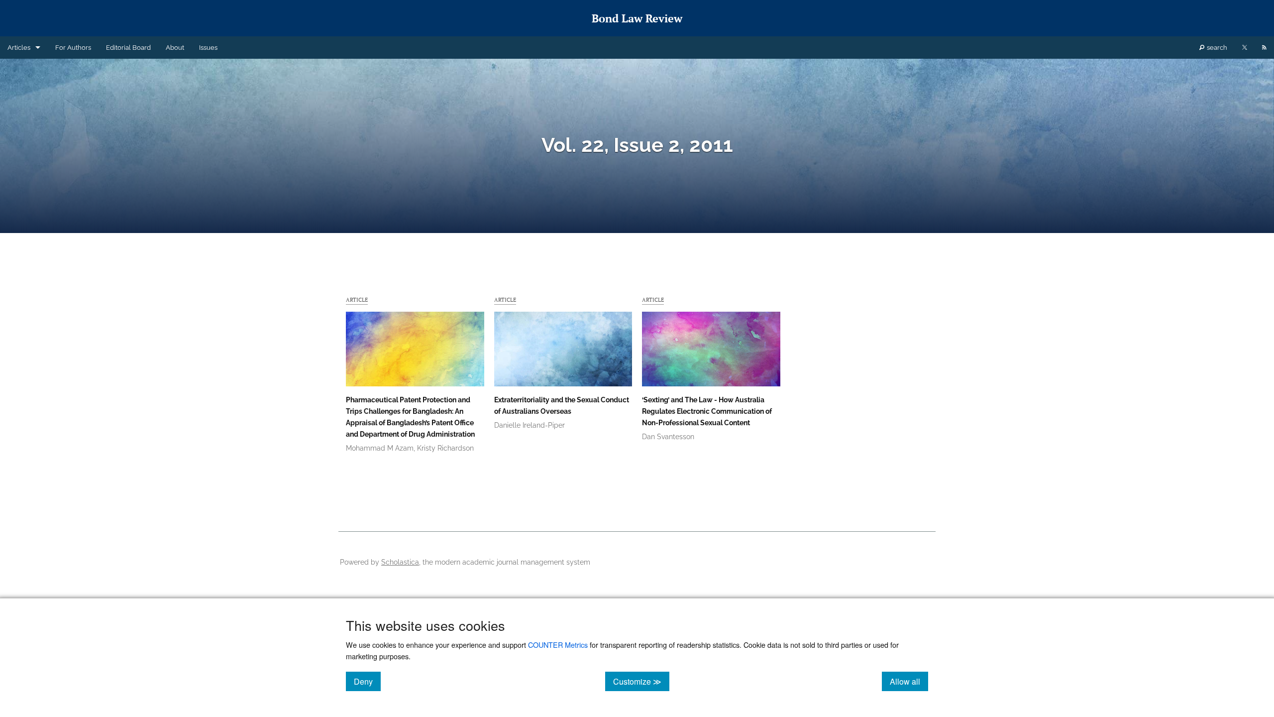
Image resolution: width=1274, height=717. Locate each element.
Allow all (909, 681)
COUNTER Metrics (558, 644)
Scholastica (400, 562)
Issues (208, 47)
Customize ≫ (641, 681)
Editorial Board (128, 47)
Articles (18, 47)
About (175, 47)
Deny (367, 681)
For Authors (73, 47)
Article (357, 299)
